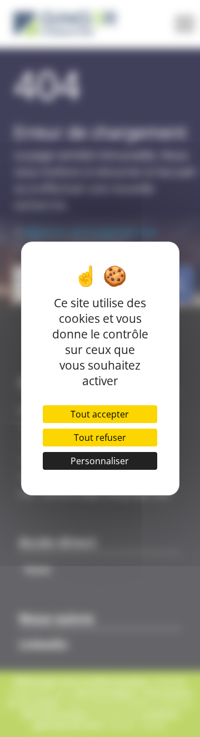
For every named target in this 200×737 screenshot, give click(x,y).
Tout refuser (100, 437)
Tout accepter (100, 414)
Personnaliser (100, 461)
